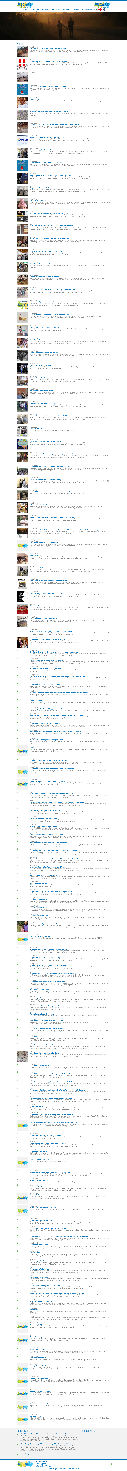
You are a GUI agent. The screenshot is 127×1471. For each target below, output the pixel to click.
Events (52, 9)
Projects (45, 9)
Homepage (26, 9)
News (58, 9)
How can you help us (88, 9)
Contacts (76, 9)
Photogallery (66, 9)
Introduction (36, 9)
